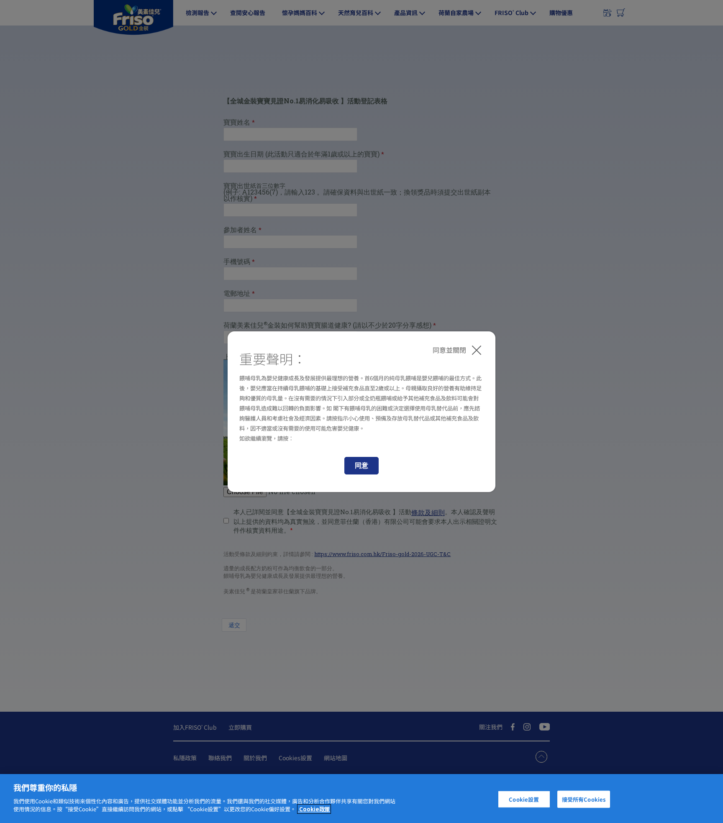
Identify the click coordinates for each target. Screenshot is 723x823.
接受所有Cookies (583, 799)
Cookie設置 (524, 799)
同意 (361, 465)
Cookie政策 (314, 809)
